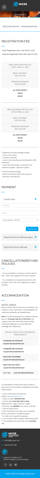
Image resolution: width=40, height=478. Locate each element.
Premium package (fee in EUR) (20, 82)
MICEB (15, 473)
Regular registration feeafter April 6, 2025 (20, 110)
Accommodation (29, 27)
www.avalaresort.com (14, 396)
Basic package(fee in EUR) (20, 74)
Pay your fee (32, 229)
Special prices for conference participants (20, 333)
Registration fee (11, 27)
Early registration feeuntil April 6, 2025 (20, 65)
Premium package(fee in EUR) (20, 127)
